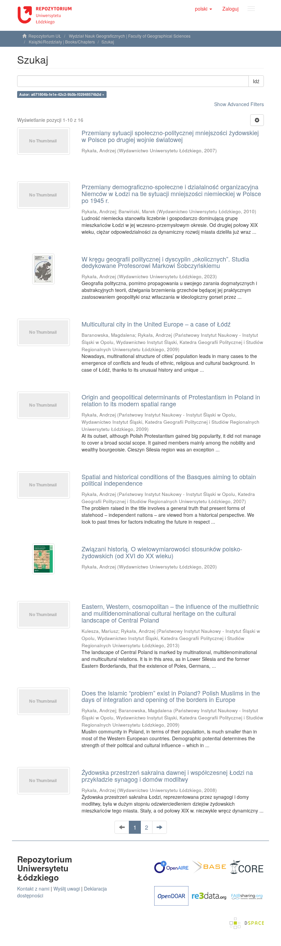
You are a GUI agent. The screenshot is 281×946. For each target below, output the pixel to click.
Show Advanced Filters (239, 104)
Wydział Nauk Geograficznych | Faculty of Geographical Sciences (130, 36)
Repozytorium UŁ (44, 36)
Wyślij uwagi (66, 888)
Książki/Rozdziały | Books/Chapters (62, 41)
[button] (203, 8)
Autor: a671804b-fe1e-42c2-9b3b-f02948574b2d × (61, 94)
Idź (256, 81)
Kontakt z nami (33, 888)
